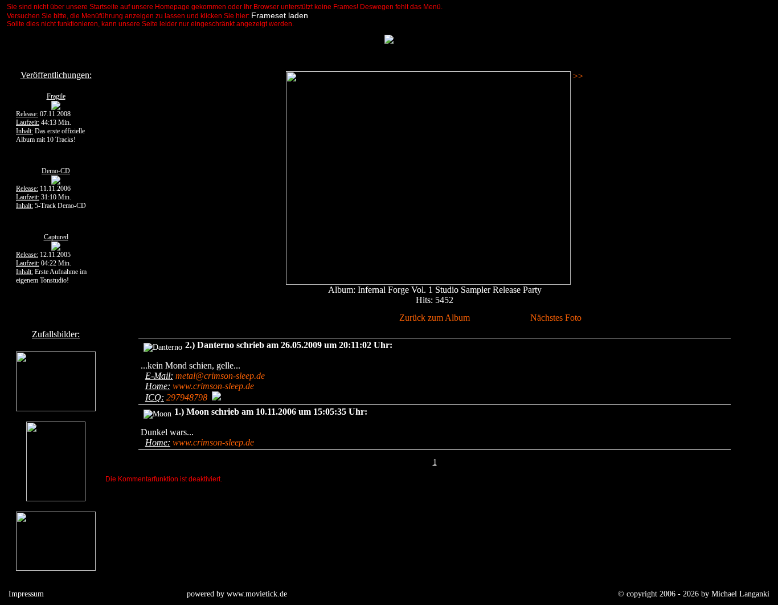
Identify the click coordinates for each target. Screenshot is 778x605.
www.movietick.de (257, 594)
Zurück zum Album (434, 317)
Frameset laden (279, 15)
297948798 (186, 397)
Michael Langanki (740, 594)
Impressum (26, 594)
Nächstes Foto (556, 317)
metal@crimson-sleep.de (220, 376)
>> (577, 76)
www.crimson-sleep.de (213, 386)
